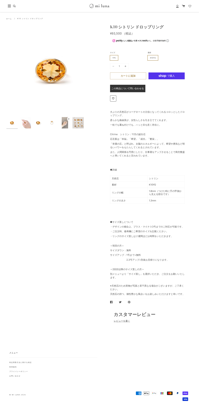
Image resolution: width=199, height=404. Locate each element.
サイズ (112, 52)
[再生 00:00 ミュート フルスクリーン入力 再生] (51, 70)
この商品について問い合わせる (127, 88)
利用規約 (13, 367)
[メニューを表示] (9, 6)
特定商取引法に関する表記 (20, 362)
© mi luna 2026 (17, 395)
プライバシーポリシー (18, 371)
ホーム (9, 19)
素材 (149, 52)
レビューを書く (122, 320)
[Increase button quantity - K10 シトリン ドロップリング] (125, 66)
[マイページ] (176, 6)
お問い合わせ (15, 376)
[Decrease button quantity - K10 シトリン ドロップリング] (114, 66)
